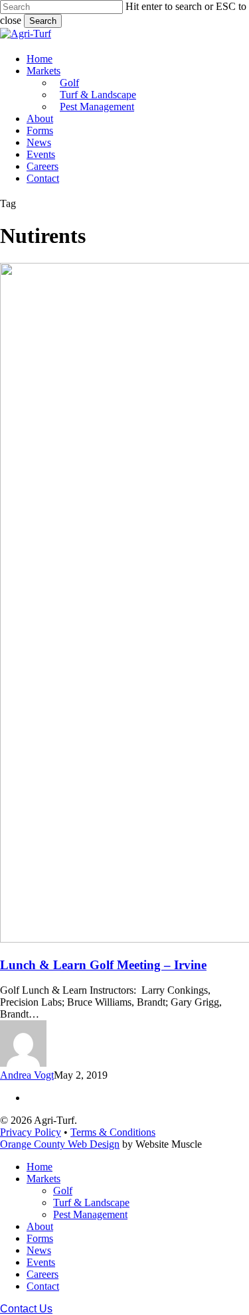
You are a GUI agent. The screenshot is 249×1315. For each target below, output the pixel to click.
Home (39, 1166)
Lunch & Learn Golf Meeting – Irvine (103, 965)
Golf (62, 1190)
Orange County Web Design (60, 1144)
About (40, 1226)
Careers (42, 1274)
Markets (43, 1178)
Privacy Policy (30, 1132)
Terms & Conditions (112, 1132)
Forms (40, 1238)
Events (41, 1262)
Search (42, 21)
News (39, 1250)
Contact (43, 1286)
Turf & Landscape (91, 1202)
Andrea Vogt (27, 1075)
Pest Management (90, 1214)
